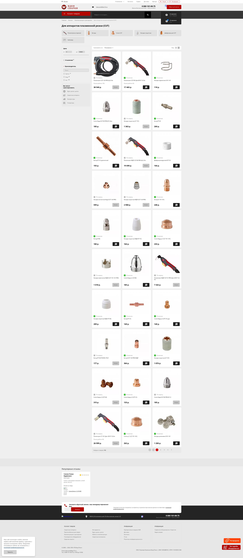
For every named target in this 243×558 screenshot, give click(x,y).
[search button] (148, 15)
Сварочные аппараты (73, 95)
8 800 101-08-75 (148, 6)
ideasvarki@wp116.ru (102, 7)
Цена (65, 48)
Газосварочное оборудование (72, 537)
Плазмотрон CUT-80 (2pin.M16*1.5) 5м (134, 80)
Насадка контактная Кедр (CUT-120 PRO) (105, 199)
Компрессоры (71, 99)
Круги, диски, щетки (73, 91)
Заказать (77, 509)
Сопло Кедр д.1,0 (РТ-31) (130, 397)
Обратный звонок (174, 7)
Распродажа (174, 1)
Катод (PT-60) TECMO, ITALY (101, 358)
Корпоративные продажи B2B (132, 530)
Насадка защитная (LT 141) (161, 358)
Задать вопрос (159, 532)
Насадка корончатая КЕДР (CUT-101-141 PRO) (106, 278)
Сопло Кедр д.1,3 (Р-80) (130, 278)
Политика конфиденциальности (133, 539)
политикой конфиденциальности (14, 547)
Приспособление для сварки (72, 532)
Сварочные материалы (98, 537)
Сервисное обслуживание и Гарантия (165, 530)
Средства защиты (69, 539)
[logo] (67, 516)
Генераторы (70, 103)
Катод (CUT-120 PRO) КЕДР (131, 358)
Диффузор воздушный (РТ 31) (162, 160)
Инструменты (96, 530)
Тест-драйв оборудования (233, 547)
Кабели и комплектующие (99, 534)
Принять (10, 552)
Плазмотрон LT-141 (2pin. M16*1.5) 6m (104, 436)
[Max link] (166, 6)
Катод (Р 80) (97, 239)
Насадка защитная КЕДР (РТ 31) (133, 239)
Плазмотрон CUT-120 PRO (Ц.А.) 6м (103, 80)
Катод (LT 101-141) (159, 199)
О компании (118, 1)
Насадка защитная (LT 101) (131, 121)
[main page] (76, 7)
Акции (163, 1)
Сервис (138, 1)
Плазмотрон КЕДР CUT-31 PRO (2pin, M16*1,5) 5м (166, 278)
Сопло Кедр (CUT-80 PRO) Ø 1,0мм (103, 121)
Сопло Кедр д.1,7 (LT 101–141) (162, 239)
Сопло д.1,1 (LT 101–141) (130, 436)
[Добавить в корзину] (146, 87)
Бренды (154, 1)
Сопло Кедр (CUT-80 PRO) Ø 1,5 (162, 397)
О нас (125, 537)
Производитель (70, 66)
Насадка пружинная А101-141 (162, 80)
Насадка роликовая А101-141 (162, 436)
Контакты (130, 1)
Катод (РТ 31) (127, 319)
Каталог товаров (73, 14)
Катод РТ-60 (157, 121)
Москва (66, 1)
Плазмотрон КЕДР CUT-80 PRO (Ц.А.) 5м (135, 160)
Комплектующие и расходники (72, 534)
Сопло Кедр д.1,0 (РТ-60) (100, 397)
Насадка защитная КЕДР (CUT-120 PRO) (135, 199)
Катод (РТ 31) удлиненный (101, 160)
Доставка (146, 1)
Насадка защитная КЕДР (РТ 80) (102, 319)
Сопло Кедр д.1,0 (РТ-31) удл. (162, 319)
